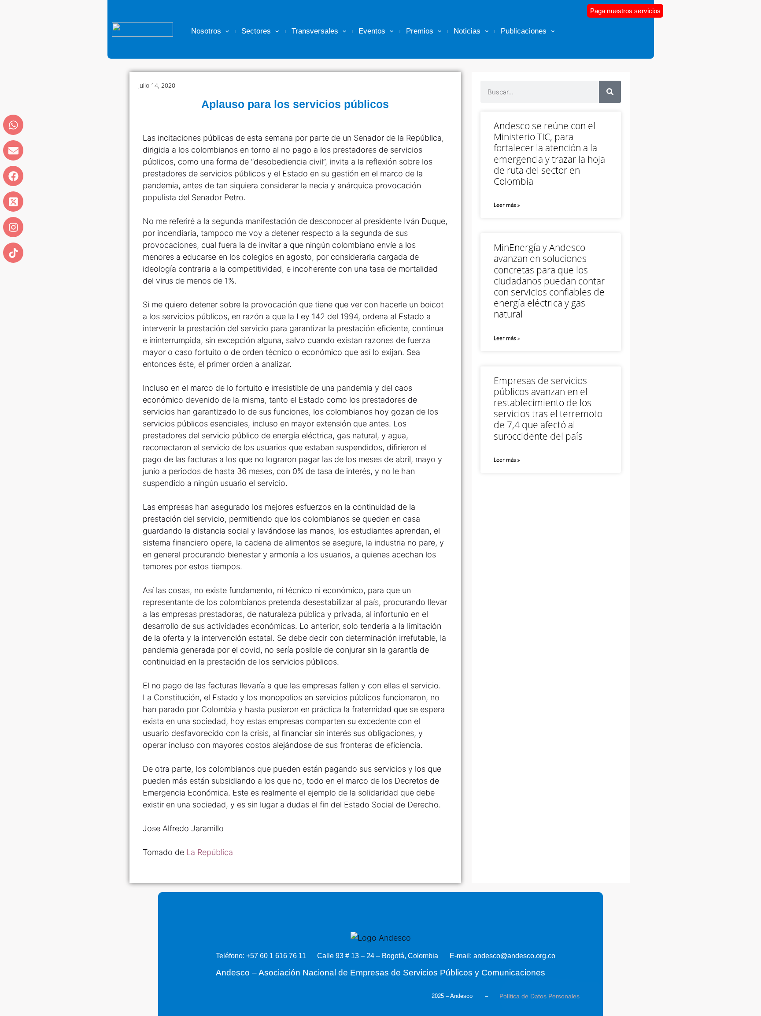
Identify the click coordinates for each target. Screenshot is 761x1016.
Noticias (467, 31)
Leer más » (507, 205)
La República (209, 852)
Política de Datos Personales (539, 996)
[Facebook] (13, 176)
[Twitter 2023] (13, 201)
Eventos (371, 31)
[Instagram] (13, 227)
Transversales (315, 31)
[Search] (610, 92)
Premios (419, 31)
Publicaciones (524, 31)
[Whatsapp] (13, 125)
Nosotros (206, 31)
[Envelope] (13, 150)
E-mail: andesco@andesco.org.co (502, 956)
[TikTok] (13, 253)
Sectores (256, 31)
